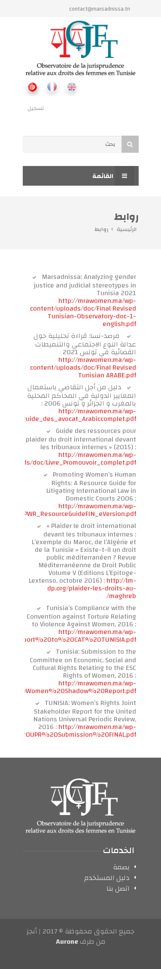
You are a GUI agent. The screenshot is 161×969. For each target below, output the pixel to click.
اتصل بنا (118, 890)
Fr (51, 86)
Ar (32, 86)
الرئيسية (127, 229)
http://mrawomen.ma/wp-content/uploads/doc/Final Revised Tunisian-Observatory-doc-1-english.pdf (83, 312)
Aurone (67, 941)
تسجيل (35, 108)
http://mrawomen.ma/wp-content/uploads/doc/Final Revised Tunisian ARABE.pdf (83, 367)
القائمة (103, 176)
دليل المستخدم (107, 879)
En (71, 86)
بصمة (121, 868)
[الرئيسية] (81, 48)
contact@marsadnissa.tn (99, 9)
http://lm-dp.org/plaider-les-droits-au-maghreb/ (91, 588)
